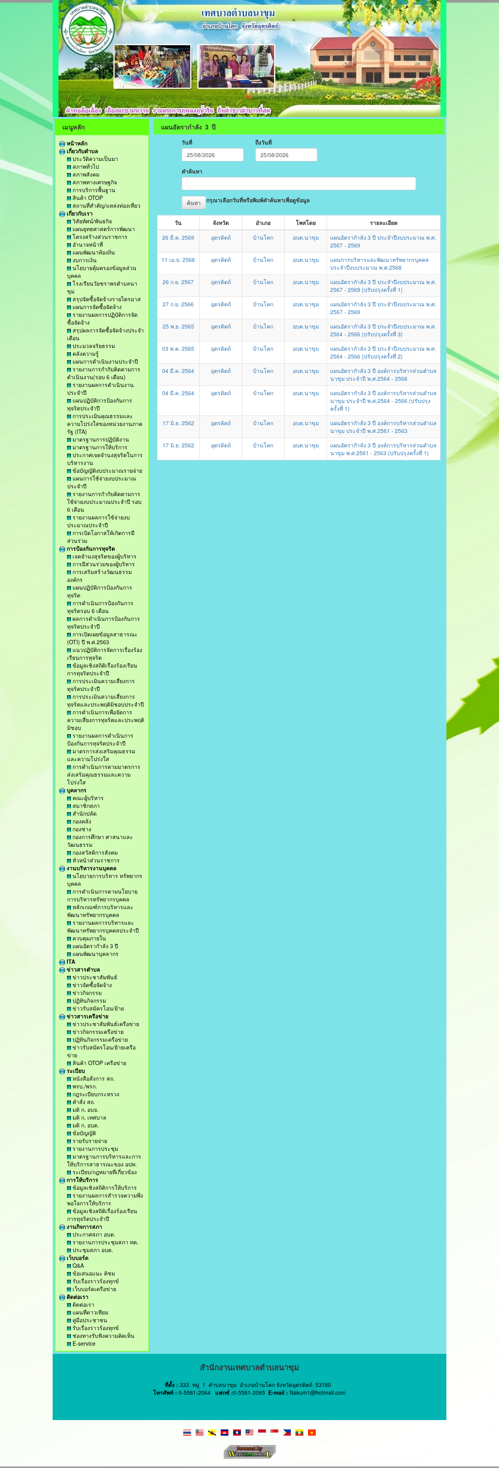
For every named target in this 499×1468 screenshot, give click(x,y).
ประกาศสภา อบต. (93, 1234)
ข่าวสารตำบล (82, 969)
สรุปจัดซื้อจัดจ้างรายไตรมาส (106, 299)
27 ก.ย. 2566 (178, 304)
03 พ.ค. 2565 (178, 348)
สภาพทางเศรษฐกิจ (94, 182)
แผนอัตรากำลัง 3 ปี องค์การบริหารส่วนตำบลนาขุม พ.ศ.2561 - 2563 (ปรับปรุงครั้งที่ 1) (383, 449)
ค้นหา (194, 203)
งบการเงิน (84, 260)
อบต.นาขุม (306, 237)
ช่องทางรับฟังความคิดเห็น (102, 1335)
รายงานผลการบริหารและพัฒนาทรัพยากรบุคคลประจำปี (103, 926)
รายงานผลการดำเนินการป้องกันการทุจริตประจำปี (100, 739)
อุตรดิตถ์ (221, 237)
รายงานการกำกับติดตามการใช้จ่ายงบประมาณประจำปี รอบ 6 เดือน (104, 501)
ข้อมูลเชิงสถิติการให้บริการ (104, 1187)
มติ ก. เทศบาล (88, 1117)
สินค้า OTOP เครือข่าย (98, 1063)
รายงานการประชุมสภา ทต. (104, 1242)
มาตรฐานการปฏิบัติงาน (100, 439)
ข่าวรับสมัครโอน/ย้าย (97, 1008)
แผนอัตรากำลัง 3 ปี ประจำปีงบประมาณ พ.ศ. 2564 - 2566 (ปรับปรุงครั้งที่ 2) (383, 352)
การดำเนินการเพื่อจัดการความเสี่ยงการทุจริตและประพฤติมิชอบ (105, 719)
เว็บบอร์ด (76, 1257)
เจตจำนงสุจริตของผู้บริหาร (103, 556)
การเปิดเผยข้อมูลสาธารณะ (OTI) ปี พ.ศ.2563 (102, 638)
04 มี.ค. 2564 (178, 371)
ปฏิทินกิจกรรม (88, 1000)
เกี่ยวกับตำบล (81, 151)
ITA (70, 961)
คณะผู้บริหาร (87, 798)
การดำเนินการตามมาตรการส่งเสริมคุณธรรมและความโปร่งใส (103, 774)
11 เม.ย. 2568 (178, 259)
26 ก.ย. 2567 (178, 282)
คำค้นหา (192, 171)
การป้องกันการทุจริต (90, 548)
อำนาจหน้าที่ (87, 244)
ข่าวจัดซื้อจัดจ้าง (91, 985)
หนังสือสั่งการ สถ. (93, 1078)
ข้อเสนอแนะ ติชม (93, 1273)
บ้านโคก (263, 237)
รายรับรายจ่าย (89, 1141)
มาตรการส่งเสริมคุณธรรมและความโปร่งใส (101, 755)
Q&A (77, 1265)
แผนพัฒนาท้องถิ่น (93, 252)
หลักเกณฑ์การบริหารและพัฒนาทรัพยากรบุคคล (100, 911)
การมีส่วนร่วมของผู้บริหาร (103, 564)
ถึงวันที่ (263, 142)
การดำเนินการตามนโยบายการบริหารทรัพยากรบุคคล (102, 895)
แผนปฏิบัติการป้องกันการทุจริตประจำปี (99, 404)
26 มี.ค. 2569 (178, 237)
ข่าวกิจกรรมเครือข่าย (97, 1031)
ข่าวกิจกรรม (86, 992)
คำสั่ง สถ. (83, 1102)
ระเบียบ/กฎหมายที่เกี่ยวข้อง (104, 1172)
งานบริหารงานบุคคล (91, 868)
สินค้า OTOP (87, 197)
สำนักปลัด (84, 813)
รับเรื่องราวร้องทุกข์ (95, 1281)
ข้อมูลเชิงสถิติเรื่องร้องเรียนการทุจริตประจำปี (102, 669)
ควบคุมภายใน (88, 938)
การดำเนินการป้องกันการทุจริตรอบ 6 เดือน (100, 607)
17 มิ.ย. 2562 (178, 423)
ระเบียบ (75, 1070)
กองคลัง (81, 821)
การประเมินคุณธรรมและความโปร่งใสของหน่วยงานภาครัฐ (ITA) (104, 423)
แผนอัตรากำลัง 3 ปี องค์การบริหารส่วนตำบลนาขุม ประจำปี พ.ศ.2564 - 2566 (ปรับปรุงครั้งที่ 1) (383, 400)
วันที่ (187, 142)
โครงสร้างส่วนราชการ (99, 236)
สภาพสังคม (85, 174)
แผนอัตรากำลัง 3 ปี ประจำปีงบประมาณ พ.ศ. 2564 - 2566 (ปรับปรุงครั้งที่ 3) (383, 330)
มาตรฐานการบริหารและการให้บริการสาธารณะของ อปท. (104, 1160)
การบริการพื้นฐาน (93, 190)
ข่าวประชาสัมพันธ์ (94, 977)
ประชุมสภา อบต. (92, 1250)
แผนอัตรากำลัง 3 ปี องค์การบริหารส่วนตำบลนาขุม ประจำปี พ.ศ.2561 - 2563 (383, 427)
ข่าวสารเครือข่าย (86, 1016)
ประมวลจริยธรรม (93, 346)
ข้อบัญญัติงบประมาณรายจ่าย (106, 470)
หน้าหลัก (76, 143)
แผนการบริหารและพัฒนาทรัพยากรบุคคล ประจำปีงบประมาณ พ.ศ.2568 (379, 263)
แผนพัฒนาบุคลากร (95, 953)
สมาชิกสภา (85, 805)
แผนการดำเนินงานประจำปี (104, 361)
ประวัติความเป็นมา (94, 159)
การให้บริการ (81, 1180)
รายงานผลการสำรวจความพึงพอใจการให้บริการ (105, 1199)
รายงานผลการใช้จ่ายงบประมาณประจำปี (98, 521)
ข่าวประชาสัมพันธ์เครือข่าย (105, 1024)
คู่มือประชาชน (89, 1320)
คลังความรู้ (85, 353)
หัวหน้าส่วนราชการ (95, 860)
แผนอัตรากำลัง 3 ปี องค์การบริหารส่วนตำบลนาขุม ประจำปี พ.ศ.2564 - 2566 (383, 374)
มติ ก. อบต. (85, 1125)
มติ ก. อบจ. (85, 1109)
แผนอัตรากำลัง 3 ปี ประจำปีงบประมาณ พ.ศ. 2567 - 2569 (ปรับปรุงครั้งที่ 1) (383, 285)
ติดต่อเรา (76, 1296)
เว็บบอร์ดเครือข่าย (93, 1289)
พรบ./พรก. (84, 1086)
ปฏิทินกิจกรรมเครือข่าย (99, 1039)
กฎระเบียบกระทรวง (95, 1094)
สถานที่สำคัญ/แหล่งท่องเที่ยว (105, 205)
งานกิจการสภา (83, 1226)
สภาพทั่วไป (85, 166)
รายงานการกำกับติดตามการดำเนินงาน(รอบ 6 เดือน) (103, 373)
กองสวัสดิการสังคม (94, 852)
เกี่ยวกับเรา (79, 213)
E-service (83, 1343)
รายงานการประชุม (94, 1148)
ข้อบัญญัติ (83, 1133)
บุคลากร (76, 790)
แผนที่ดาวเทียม (89, 1312)
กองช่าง (81, 829)
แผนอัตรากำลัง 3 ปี (94, 946)
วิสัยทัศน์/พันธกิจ (91, 221)
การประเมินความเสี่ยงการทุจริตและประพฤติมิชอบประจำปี (105, 700)
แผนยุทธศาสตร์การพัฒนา (103, 229)
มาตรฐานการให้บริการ (99, 447)
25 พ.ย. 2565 (178, 326)
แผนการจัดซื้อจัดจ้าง (96, 307)
